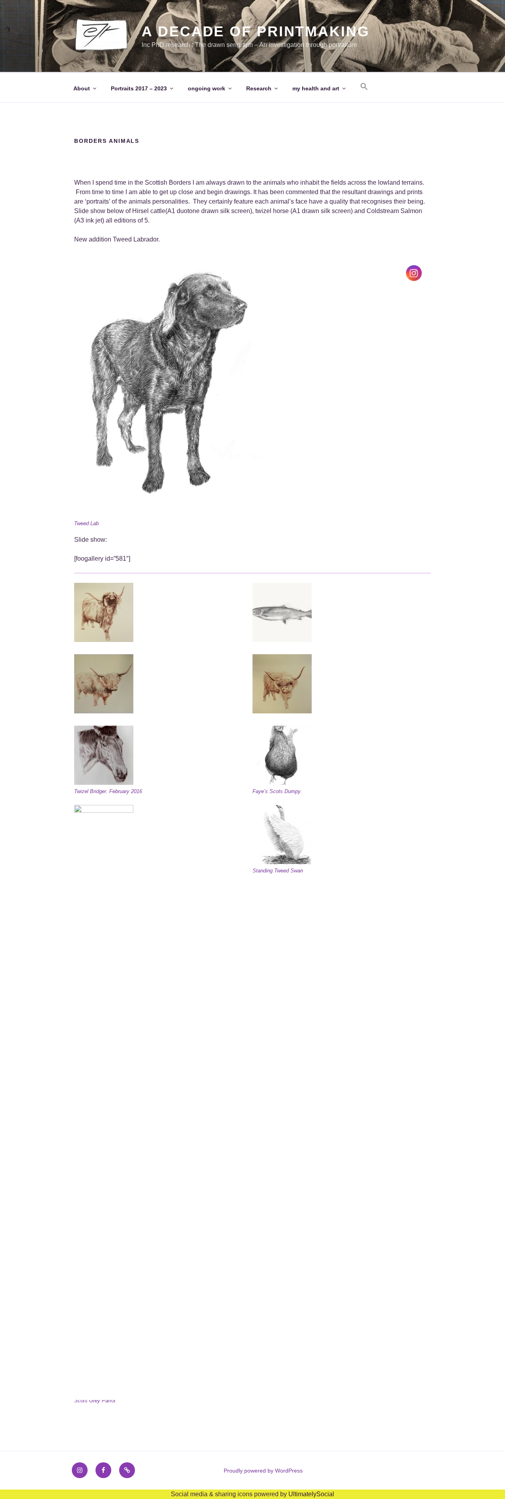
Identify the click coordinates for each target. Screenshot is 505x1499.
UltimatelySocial (311, 1494)
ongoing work (206, 88)
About (81, 88)
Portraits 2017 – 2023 (139, 88)
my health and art (315, 88)
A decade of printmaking (255, 31)
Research (258, 88)
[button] (364, 87)
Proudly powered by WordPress (263, 1470)
